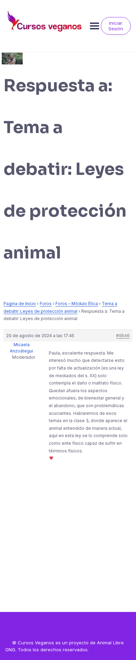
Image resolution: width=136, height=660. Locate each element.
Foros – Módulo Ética (76, 303)
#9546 (123, 335)
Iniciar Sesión (115, 25)
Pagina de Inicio (19, 303)
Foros (46, 303)
